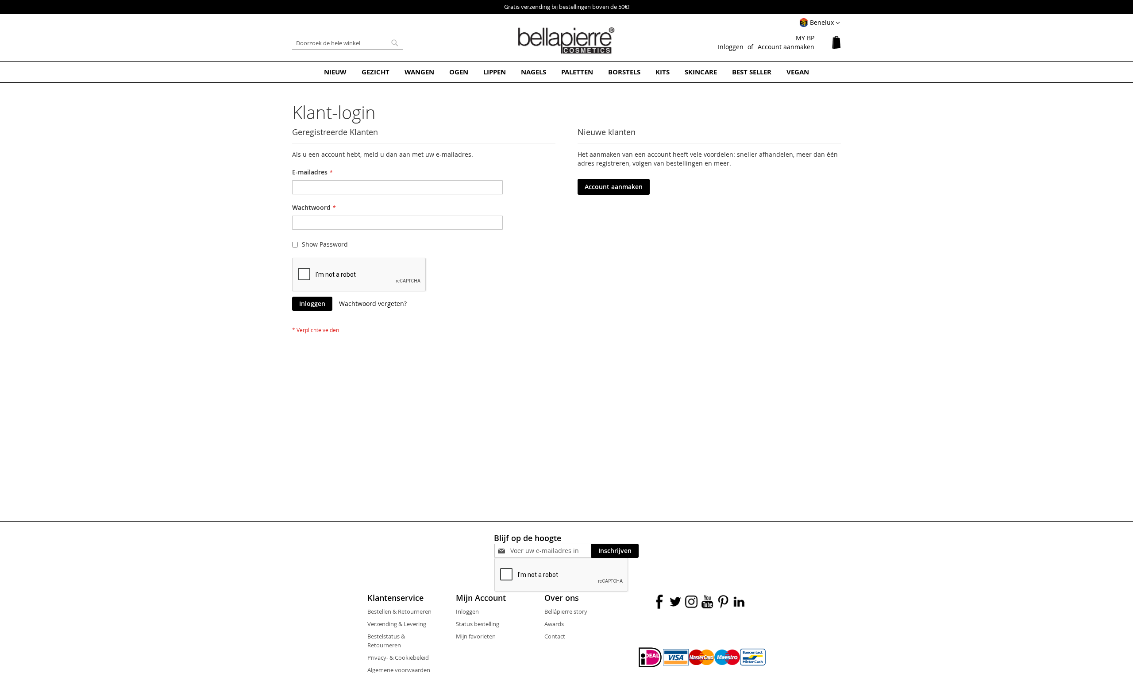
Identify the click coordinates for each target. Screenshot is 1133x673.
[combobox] (347, 43)
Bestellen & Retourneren (399, 611)
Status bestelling (477, 624)
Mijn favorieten (476, 636)
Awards (554, 624)
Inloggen (731, 47)
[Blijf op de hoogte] (550, 550)
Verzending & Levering (396, 624)
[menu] (566, 72)
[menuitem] (335, 72)
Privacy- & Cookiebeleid (398, 657)
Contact (554, 636)
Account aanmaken (786, 47)
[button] (820, 23)
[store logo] (566, 40)
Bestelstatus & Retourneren (386, 640)
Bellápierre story (565, 611)
